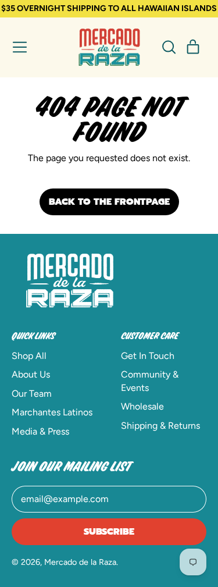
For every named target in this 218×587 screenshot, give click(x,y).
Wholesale (142, 406)
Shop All (29, 355)
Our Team (32, 393)
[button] (168, 47)
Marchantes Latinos (52, 412)
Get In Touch (147, 355)
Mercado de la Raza (80, 562)
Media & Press (40, 431)
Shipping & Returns (160, 425)
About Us (31, 374)
